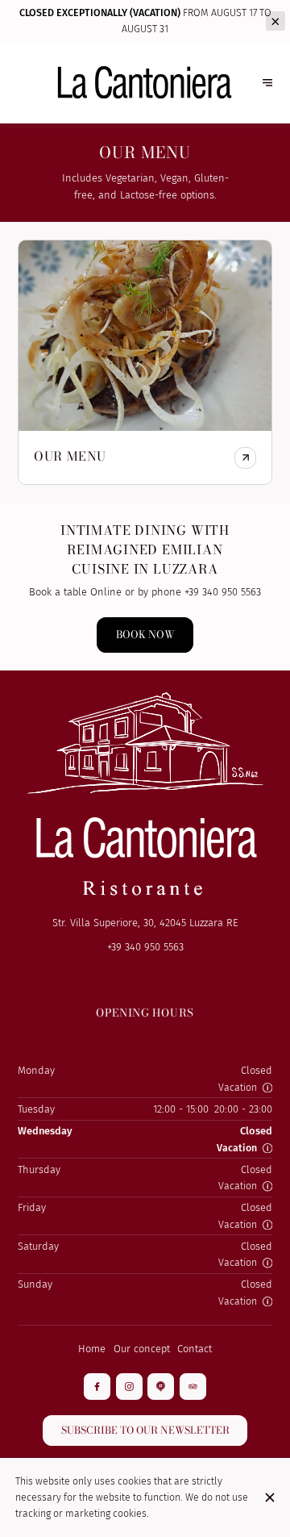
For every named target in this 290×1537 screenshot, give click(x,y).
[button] (267, 1087)
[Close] (269, 1497)
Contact (194, 1349)
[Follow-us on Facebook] (97, 1386)
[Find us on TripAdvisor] (193, 1386)
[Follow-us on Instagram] (129, 1386)
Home (92, 1349)
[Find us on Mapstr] (160, 1386)
